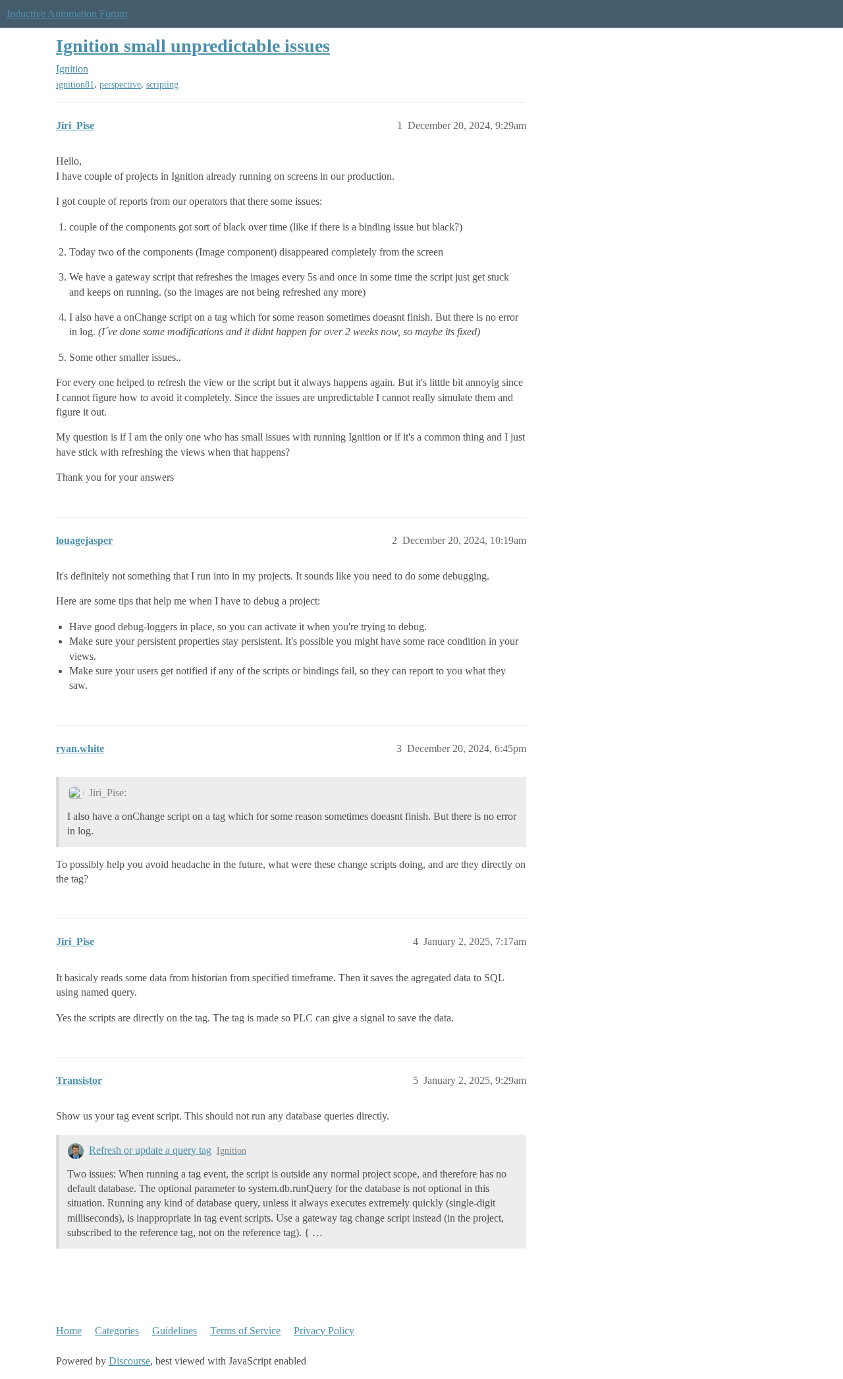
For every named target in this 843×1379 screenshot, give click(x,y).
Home (69, 1330)
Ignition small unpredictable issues (193, 46)
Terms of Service (245, 1330)
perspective (120, 85)
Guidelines (174, 1330)
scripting (162, 85)
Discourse (129, 1360)
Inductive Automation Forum (67, 13)
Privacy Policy (324, 1330)
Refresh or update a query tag (150, 1150)
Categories (117, 1330)
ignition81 (75, 85)
